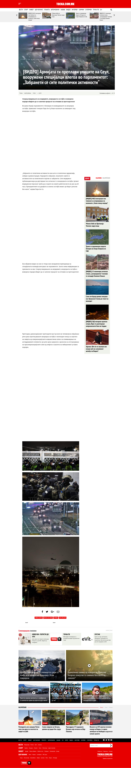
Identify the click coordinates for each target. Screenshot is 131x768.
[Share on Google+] (52, 611)
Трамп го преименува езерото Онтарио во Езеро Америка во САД (81, 15)
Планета (47, 10)
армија (56, 617)
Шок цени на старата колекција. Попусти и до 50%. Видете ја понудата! (40, 640)
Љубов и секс (40, 751)
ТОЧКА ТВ (66, 634)
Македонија (26, 744)
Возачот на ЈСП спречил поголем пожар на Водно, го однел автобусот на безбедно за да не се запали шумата (101, 730)
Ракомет (36, 748)
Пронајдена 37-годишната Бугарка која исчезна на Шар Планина (75, 729)
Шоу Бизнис (22, 755)
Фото (66, 740)
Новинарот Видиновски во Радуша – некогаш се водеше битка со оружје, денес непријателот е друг (97, 698)
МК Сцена (45, 754)
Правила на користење (108, 758)
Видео (68, 10)
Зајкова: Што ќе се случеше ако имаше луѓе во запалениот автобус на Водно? (96, 349)
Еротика (42, 758)
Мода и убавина (32, 751)
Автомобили (55, 10)
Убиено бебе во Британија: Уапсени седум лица (58, 15)
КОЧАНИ (45, 723)
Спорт (26, 10)
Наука (21, 758)
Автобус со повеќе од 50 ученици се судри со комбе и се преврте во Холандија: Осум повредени (39, 675)
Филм (30, 754)
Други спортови (51, 748)
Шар (68, 723)
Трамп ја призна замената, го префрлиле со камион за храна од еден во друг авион (33, 699)
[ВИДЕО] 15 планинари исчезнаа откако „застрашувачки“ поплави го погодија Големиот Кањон (106, 17)
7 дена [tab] (106, 707)
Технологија (26, 758)
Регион (32, 744)
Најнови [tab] (99, 178)
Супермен (88, 10)
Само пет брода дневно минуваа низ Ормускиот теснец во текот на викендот (97, 298)
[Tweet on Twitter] (47, 611)
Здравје (26, 751)
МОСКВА (21, 723)
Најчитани (22, 707)
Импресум (100, 751)
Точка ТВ (96, 10)
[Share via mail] (58, 611)
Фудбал (26, 748)
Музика (34, 754)
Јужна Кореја (38, 617)
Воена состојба (48, 617)
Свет (36, 744)
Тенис (40, 748)
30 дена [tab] (111, 707)
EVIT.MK (97, 634)
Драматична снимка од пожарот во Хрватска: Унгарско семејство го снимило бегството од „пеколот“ (87, 675)
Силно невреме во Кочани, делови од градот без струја (51, 728)
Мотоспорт (45, 748)
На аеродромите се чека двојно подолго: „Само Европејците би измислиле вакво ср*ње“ (65, 698)
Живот (31, 10)
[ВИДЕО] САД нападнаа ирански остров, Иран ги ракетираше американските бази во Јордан (96, 324)
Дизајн (57, 751)
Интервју (75, 10)
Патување (47, 751)
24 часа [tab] (101, 707)
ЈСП (91, 723)
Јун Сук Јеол (62, 617)
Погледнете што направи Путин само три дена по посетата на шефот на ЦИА (28, 729)
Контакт (111, 751)
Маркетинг (105, 751)
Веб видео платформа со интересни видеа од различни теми (71, 638)
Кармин (81, 10)
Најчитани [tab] (106, 178)
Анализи (40, 744)
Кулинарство (52, 751)
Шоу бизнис (39, 10)
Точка (21, 93)
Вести (21, 10)
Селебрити (39, 754)
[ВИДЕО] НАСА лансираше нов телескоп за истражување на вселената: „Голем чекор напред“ (34, 17)
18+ (101, 10)
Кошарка (31, 748)
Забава (63, 10)
